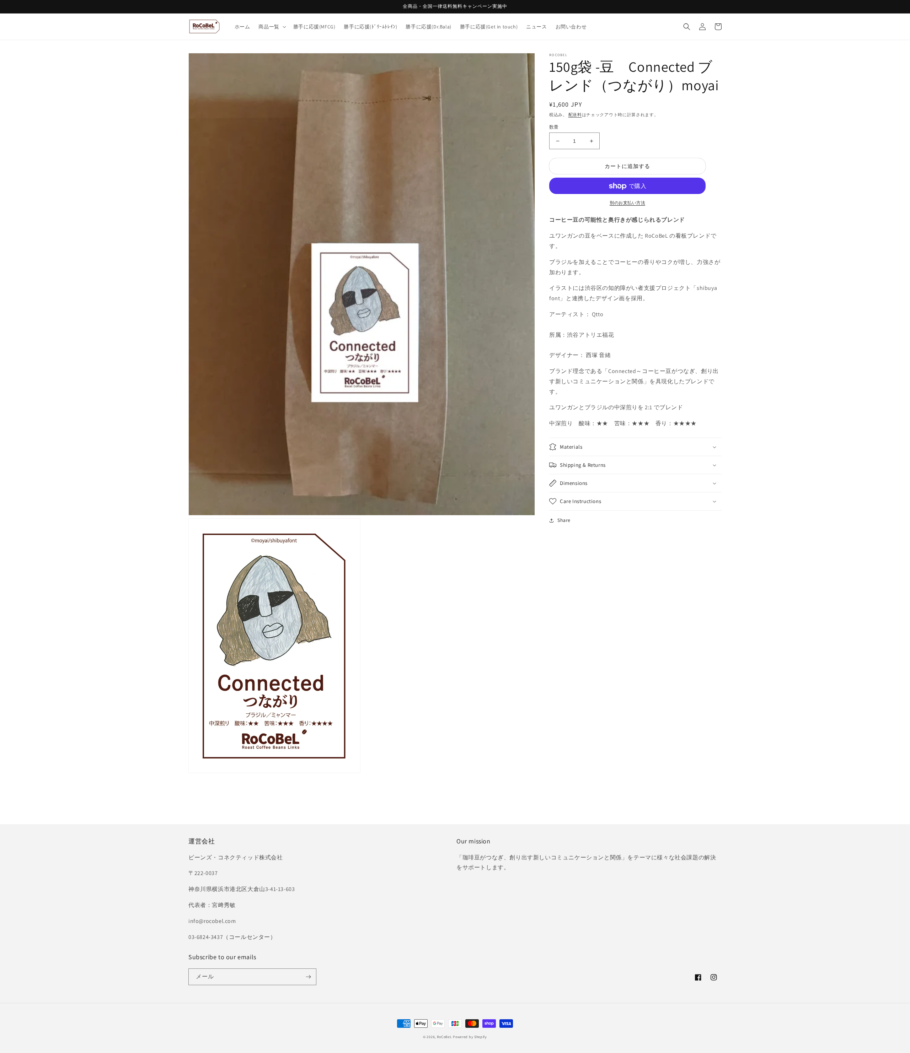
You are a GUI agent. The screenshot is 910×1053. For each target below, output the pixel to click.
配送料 (575, 114)
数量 (554, 127)
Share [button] (564, 520)
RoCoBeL (444, 1037)
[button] (271, 26)
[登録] (308, 976)
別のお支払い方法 (627, 203)
